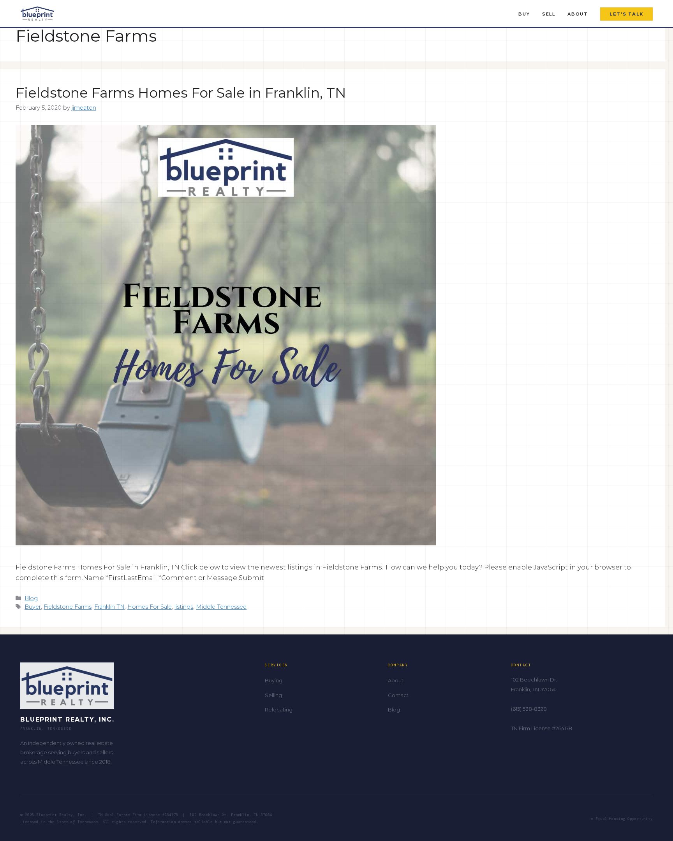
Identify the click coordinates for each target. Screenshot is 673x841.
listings (183, 606)
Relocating (278, 709)
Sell (548, 14)
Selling (273, 695)
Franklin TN (109, 606)
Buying (273, 680)
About (577, 14)
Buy (524, 14)
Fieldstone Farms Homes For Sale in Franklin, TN (181, 92)
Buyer (33, 606)
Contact (398, 695)
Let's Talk (626, 14)
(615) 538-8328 (529, 709)
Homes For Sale (149, 606)
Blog (31, 598)
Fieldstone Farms (68, 606)
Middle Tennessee (221, 606)
